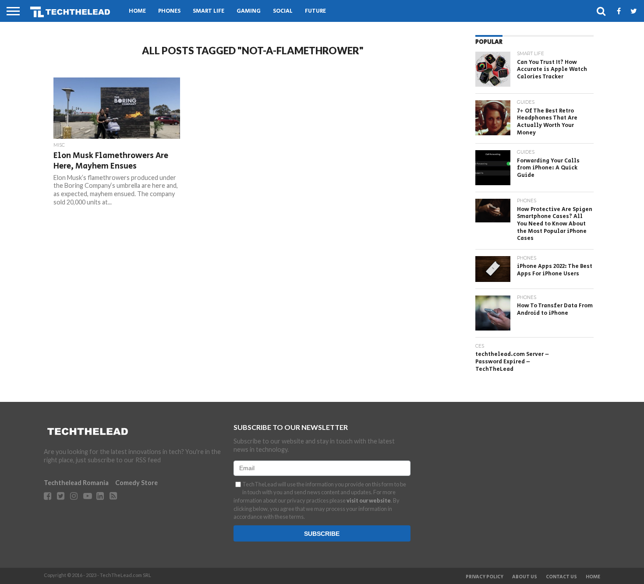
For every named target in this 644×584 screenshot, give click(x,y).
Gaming (249, 11)
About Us (524, 576)
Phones (169, 11)
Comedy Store (136, 482)
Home (137, 11)
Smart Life (208, 11)
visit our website (369, 500)
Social (283, 11)
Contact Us (561, 576)
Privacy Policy (484, 576)
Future (315, 11)
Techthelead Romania (76, 482)
